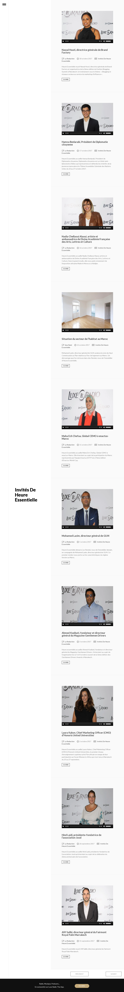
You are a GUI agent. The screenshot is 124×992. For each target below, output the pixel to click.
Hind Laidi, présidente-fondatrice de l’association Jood (81, 836)
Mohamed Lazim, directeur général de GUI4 (85, 535)
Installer (82, 986)
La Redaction (69, 59)
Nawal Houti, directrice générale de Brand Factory (85, 51)
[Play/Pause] (63, 41)
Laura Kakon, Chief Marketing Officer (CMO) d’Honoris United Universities (86, 734)
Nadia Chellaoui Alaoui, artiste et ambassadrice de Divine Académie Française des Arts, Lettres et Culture (86, 239)
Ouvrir (65, 79)
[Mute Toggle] (104, 41)
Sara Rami (68, 345)
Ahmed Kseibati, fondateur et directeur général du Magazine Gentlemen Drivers (84, 634)
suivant (114, 974)
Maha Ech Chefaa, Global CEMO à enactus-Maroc (85, 437)
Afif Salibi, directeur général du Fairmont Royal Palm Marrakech (84, 933)
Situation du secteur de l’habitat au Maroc (85, 338)
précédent (79, 974)
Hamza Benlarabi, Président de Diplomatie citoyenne (85, 143)
